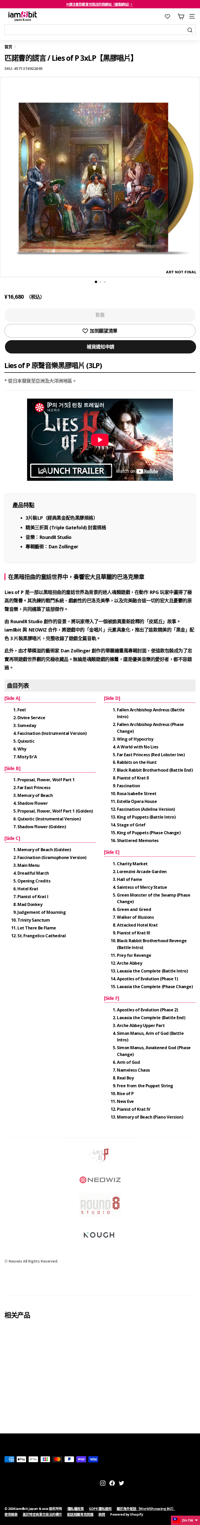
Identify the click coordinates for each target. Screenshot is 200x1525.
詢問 (101, 1514)
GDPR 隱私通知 (100, 1508)
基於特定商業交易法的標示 (42, 1514)
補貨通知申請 (100, 347)
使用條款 (10, 1514)
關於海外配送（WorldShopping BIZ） (146, 1508)
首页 (8, 46)
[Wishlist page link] (170, 16)
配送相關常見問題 (80, 1514)
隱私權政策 (75, 1508)
